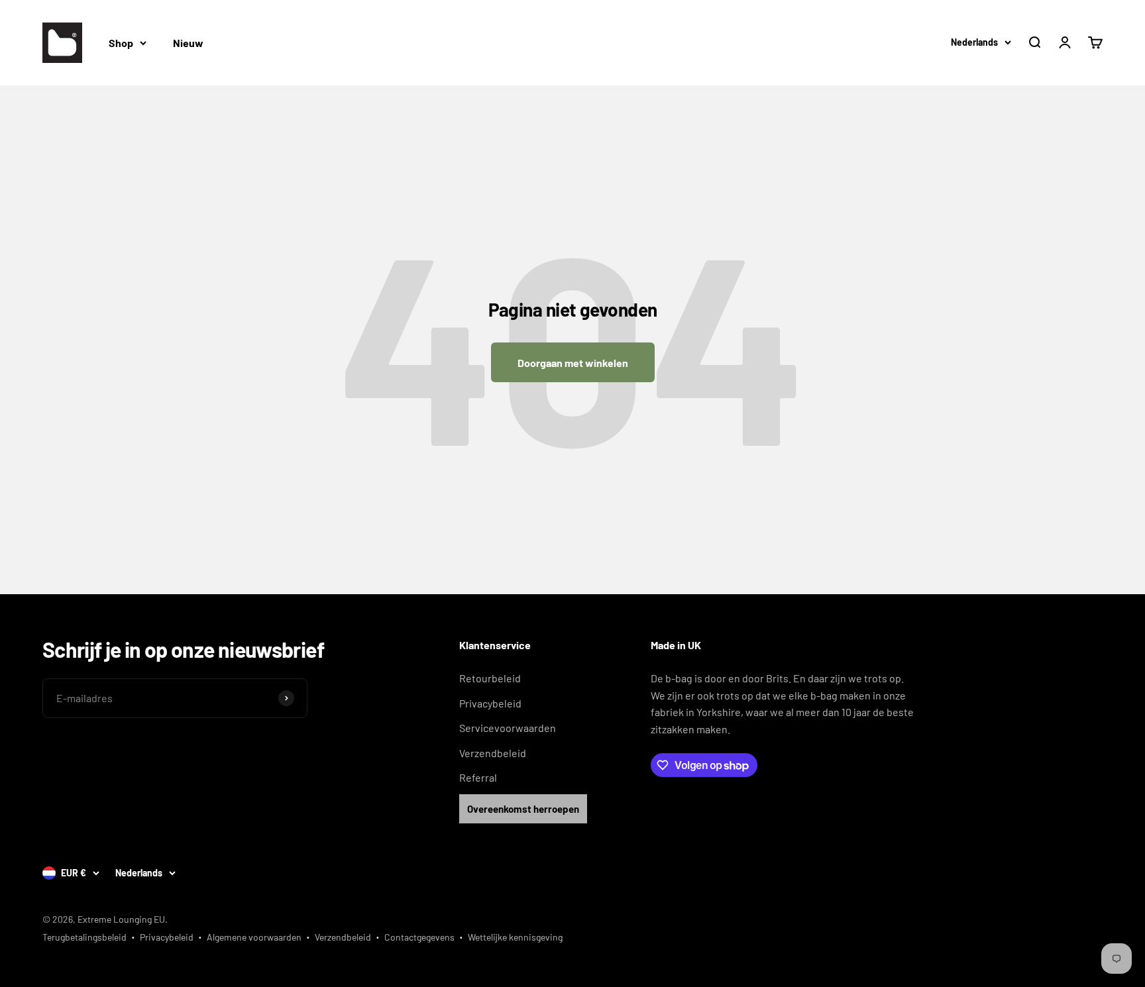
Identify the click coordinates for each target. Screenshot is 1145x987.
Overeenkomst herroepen (523, 809)
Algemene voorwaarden (254, 937)
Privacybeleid (490, 703)
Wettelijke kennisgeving (515, 937)
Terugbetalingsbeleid (84, 937)
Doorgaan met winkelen (573, 362)
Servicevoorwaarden (507, 727)
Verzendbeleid (492, 753)
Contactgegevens (419, 937)
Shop (121, 42)
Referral (478, 777)
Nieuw (188, 42)
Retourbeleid (490, 678)
